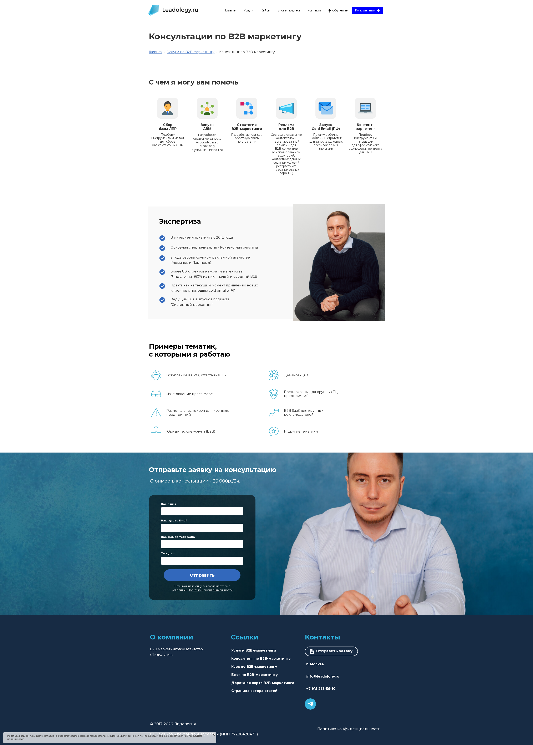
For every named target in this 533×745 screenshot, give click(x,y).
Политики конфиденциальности (210, 590)
